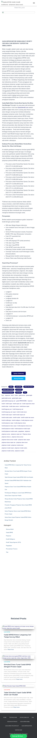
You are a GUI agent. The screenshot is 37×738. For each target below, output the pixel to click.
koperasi (30, 401)
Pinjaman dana (27, 434)
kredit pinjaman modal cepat (22, 428)
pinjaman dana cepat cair (8, 442)
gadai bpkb (29, 395)
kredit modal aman (22, 412)
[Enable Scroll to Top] (33, 734)
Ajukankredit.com (23, 107)
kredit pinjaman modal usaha (9, 431)
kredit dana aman (14, 406)
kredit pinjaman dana (20, 423)
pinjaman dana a (6, 436)
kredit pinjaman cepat (7, 423)
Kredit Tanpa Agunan (8, 389)
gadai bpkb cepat (16, 398)
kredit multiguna (16, 420)
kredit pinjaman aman (27, 420)
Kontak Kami (18, 730)
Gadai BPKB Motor (27, 725)
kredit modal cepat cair (19, 414)
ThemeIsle (25, 734)
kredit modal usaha (7, 417)
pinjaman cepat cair (16, 434)
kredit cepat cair (17, 403)
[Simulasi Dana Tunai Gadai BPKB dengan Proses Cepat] (18, 657)
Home (4, 717)
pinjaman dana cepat (24, 439)
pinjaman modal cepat (8, 448)
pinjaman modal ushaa (8, 450)
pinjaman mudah (19, 450)
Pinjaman (18, 392)
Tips (25, 392)
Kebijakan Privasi (12, 721)
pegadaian (21, 431)
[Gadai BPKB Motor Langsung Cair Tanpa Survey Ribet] (18, 627)
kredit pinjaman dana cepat (9, 425)
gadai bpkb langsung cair (8, 401)
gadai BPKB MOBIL (21, 401)
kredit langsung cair (18, 409)
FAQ (33, 717)
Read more (11, 649)
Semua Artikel (10, 529)
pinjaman (27, 431)
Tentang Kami (13, 717)
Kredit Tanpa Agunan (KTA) (13, 542)
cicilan (16, 395)
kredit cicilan (5, 406)
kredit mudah (16, 417)
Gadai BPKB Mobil (25, 721)
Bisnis (11, 386)
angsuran (7, 395)
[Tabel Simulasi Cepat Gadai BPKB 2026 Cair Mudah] (14, 686)
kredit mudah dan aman (27, 417)
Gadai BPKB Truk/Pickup (12, 725)
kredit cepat (9, 403)
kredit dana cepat (24, 406)
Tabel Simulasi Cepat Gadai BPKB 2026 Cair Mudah (19, 477)
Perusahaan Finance (8, 392)
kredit (3, 403)
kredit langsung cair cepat (9, 412)
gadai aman (22, 395)
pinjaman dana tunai (21, 442)
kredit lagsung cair (7, 409)
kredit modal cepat (7, 414)
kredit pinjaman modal (8, 428)
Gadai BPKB (18, 386)
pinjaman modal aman (17, 445)
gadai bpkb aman (6, 398)
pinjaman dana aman (17, 436)
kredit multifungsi (6, 420)
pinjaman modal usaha (21, 448)
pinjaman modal (6, 445)
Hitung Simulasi (24, 717)
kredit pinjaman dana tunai (24, 425)
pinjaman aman (6, 434)
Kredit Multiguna (28, 386)
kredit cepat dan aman (28, 403)
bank (12, 395)
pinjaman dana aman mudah (9, 439)
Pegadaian (19, 389)
